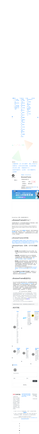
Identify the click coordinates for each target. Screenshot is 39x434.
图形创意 (17, 243)
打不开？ (35, 187)
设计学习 (29, 241)
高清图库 (20, 240)
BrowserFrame (28, 174)
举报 (29, 298)
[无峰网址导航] (17, 394)
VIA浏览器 (29, 258)
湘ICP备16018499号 (25, 418)
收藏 (34, 181)
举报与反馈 (29, 188)
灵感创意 (24, 240)
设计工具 (34, 240)
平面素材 (13, 240)
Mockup (20, 243)
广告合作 (27, 395)
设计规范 (22, 241)
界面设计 (22, 174)
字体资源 (24, 243)
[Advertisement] (25, 209)
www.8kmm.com (33, 417)
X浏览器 (24, 258)
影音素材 (26, 241)
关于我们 (24, 396)
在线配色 (30, 240)
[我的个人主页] (19, 431)
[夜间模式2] (19, 433)
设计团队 (19, 241)
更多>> (22, 136)
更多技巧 (25, 412)
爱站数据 (26, 283)
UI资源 (27, 240)
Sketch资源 (28, 243)
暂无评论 (15, 365)
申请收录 (26, 393)
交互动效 (36, 241)
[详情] (12, 346)
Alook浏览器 (20, 258)
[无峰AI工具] (19, 428)
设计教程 (33, 241)
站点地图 (24, 395)
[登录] (37, 117)
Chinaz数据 (30, 283)
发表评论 (35, 381)
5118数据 (22, 283)
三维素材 (15, 241)
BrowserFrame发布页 (23, 268)
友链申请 (23, 393)
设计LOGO (32, 243)
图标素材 (17, 240)
